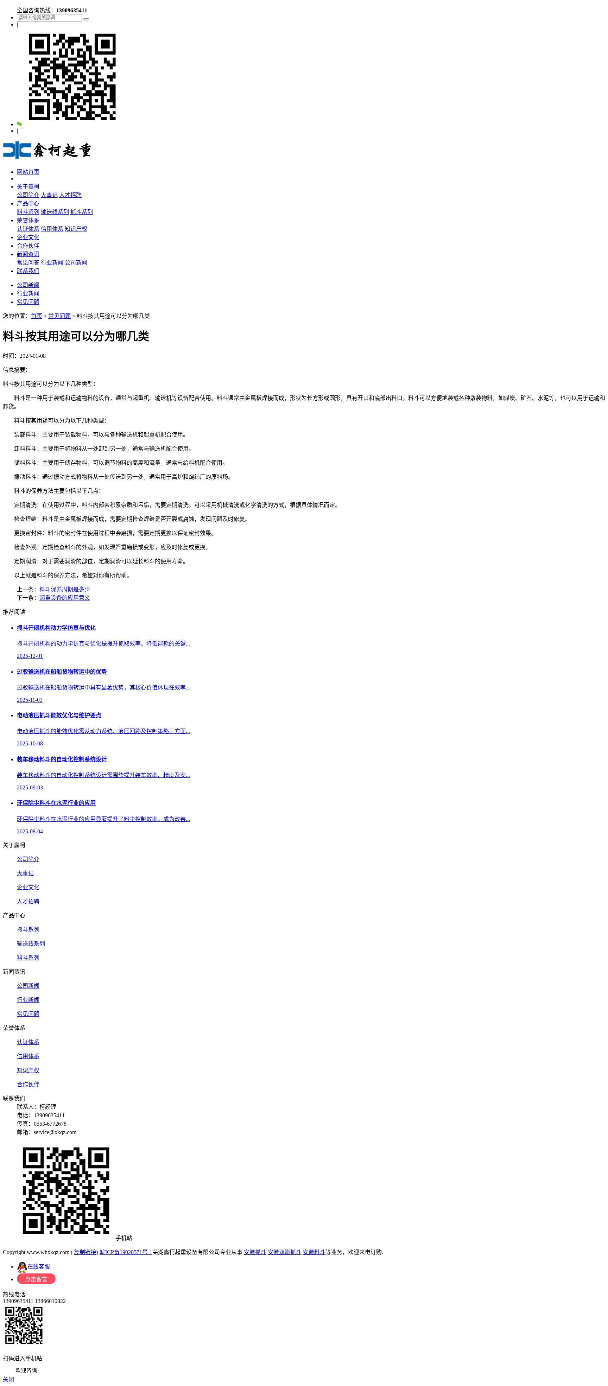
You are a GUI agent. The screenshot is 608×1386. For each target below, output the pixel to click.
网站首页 (28, 172)
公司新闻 (76, 263)
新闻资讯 (28, 254)
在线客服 (38, 1267)
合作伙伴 (28, 246)
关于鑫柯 (28, 187)
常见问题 (28, 302)
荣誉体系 (28, 220)
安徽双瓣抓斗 (285, 1252)
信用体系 (52, 229)
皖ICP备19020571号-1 (126, 1252)
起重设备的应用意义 (64, 598)
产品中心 (28, 203)
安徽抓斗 (255, 1252)
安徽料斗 (314, 1252)
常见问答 (28, 263)
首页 (36, 316)
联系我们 (28, 271)
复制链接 (85, 1252)
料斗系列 (28, 212)
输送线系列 (55, 212)
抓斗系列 (81, 212)
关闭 (8, 1379)
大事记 (49, 195)
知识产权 (76, 229)
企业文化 (28, 237)
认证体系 (28, 229)
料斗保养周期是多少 (64, 589)
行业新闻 (52, 263)
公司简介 (28, 195)
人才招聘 (70, 195)
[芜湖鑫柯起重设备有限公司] (48, 158)
